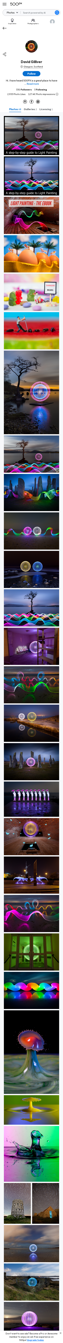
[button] (57, 12)
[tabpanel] (31, 727)
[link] (31, 135)
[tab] (15, 109)
